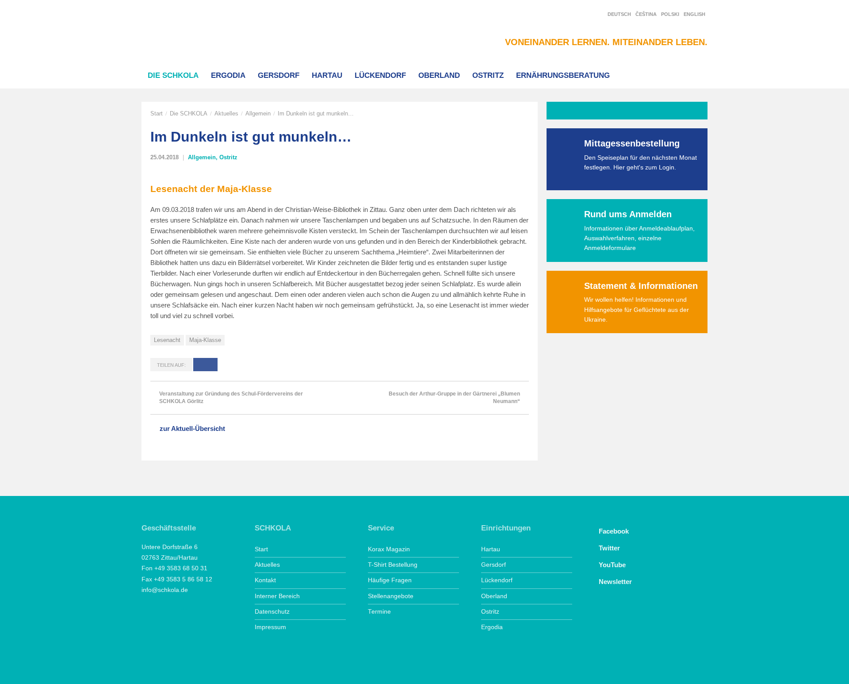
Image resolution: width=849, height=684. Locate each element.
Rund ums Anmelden (628, 214)
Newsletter (615, 581)
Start (156, 113)
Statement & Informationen (641, 286)
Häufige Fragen (390, 580)
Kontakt (265, 580)
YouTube (612, 565)
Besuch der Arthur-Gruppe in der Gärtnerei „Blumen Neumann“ (454, 397)
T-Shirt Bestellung (392, 564)
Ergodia (228, 75)
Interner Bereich (277, 596)
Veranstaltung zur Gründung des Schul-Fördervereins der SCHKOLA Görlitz (231, 397)
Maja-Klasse (205, 340)
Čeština (646, 14)
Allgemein (258, 113)
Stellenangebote (390, 596)
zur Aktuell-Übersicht (192, 428)
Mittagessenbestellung (632, 143)
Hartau (327, 75)
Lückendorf (380, 75)
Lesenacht (167, 340)
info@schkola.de (165, 590)
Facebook (614, 531)
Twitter (609, 548)
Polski (670, 14)
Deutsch (619, 14)
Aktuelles (226, 113)
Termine (379, 611)
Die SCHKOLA (173, 75)
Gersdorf (278, 75)
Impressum (270, 627)
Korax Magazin (389, 549)
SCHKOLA (188, 32)
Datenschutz (272, 611)
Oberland (439, 75)
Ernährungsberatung (563, 75)
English (694, 14)
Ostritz (488, 75)
